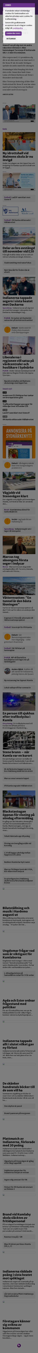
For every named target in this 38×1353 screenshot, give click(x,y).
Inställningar (11, 39)
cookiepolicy (18, 28)
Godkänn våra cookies (13, 33)
